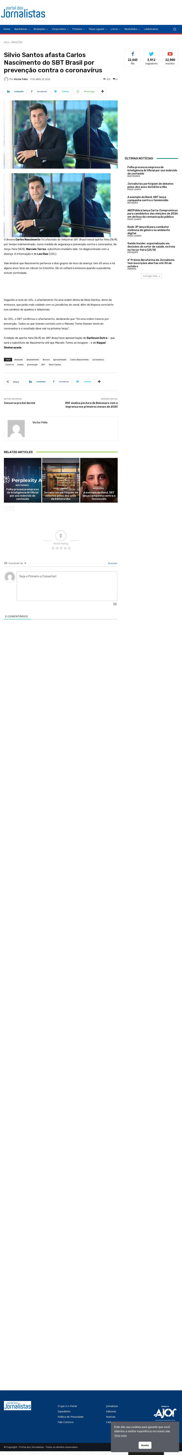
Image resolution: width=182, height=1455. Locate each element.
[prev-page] (6, 508)
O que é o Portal (67, 1406)
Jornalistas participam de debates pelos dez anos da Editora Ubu (61, 496)
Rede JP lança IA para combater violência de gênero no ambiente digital (148, 230)
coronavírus (98, 359)
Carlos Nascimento (79, 359)
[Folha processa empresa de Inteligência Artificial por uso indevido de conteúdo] (22, 480)
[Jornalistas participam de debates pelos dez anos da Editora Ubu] (61, 480)
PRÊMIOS (131, 269)
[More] (102, 91)
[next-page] (12, 508)
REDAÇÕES (17, 42)
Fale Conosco (66, 1422)
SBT (43, 364)
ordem (20, 364)
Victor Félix (21, 79)
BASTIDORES (22, 485)
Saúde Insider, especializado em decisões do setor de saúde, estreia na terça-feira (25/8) (151, 246)
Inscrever (170, 52)
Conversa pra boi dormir (20, 403)
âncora (46, 359)
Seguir (151, 52)
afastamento (32, 359)
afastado (18, 359)
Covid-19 (9, 364)
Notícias (111, 1416)
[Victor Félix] (7, 79)
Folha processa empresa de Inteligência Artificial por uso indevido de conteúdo (22, 494)
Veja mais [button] (120, 1435)
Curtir (133, 52)
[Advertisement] (151, 112)
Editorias (111, 1411)
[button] (174, 29)
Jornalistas (112, 1406)
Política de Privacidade (71, 1416)
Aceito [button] (145, 1445)
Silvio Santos (55, 364)
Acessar (112, 563)
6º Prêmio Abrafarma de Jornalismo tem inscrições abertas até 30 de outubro (151, 263)
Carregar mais (150, 276)
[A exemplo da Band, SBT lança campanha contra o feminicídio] (99, 480)
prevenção (32, 364)
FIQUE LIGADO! (60, 489)
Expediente (64, 1411)
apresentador (60, 359)
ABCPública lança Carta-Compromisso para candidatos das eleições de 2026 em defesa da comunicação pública (152, 213)
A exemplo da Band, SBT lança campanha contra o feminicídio (99, 496)
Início (6, 42)
